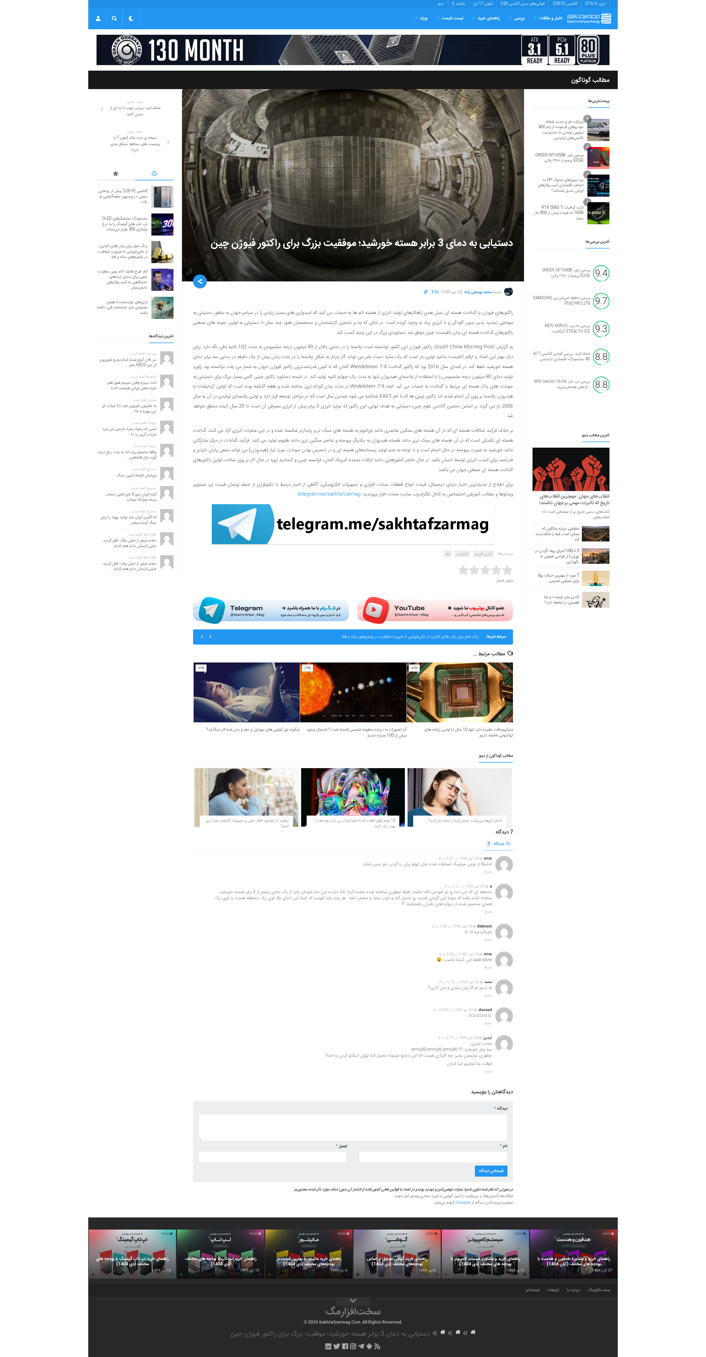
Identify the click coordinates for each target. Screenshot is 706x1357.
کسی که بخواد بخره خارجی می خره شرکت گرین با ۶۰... (129, 432)
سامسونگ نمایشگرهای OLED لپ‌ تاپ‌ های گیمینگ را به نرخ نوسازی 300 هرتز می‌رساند (125, 224)
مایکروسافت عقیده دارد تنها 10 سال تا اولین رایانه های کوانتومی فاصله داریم (468, 732)
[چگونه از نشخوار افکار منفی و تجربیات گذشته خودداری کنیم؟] (246, 797)
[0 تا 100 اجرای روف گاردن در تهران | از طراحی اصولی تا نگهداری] (595, 556)
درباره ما (573, 1290)
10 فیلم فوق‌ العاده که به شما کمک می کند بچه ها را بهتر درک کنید (355, 824)
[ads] (353, 50)
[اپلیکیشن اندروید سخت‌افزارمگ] (369, 1346)
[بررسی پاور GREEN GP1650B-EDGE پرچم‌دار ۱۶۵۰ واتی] (598, 158)
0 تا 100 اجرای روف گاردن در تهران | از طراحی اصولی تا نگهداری (557, 556)
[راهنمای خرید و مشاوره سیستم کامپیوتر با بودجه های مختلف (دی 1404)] (485, 1254)
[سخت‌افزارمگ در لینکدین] (328, 1346)
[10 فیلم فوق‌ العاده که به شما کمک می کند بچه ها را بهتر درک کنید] (353, 797)
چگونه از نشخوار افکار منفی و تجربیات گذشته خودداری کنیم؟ (247, 824)
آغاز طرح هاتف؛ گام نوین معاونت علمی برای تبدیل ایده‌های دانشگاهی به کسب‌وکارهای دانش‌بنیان (122, 279)
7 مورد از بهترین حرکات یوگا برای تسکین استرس (558, 578)
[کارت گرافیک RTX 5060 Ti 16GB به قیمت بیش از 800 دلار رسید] (598, 213)
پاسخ (488, 872)
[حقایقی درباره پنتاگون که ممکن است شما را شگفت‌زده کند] (595, 533)
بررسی (519, 18)
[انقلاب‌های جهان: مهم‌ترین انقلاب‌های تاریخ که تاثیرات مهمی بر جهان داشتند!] (571, 469)
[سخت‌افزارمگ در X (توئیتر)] (336, 1346)
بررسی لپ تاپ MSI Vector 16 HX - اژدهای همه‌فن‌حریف (562, 385)
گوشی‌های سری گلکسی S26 (523, 4)
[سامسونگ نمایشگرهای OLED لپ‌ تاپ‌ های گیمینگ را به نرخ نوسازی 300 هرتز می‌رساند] (162, 224)
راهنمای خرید (489, 18)
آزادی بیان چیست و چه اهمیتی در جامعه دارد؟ (561, 600)
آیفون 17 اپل (483, 4)
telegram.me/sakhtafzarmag (329, 494)
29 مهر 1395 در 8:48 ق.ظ (458, 954)
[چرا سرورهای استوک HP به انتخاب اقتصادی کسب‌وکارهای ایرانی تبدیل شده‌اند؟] (598, 186)
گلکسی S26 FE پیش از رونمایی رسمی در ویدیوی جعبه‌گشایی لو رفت (123, 196)
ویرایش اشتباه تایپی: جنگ (136, 475)
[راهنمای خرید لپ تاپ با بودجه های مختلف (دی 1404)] (220, 1254)
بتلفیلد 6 (458, 4)
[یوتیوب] (435, 610)
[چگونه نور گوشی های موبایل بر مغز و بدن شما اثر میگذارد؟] (247, 692)
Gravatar (462, 1203)
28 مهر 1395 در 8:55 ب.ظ (453, 1010)
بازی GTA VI (595, 4)
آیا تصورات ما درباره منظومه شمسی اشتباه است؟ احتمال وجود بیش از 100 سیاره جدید (356, 732)
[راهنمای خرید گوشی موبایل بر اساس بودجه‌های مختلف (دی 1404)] (397, 1254)
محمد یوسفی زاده (478, 292)
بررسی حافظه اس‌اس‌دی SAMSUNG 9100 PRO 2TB (561, 301)
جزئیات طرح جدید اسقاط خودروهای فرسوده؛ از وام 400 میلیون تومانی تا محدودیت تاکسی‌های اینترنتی (561, 130)
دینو (441, 4)
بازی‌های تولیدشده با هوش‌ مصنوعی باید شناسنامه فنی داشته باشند (122, 307)
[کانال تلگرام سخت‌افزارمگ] (361, 1346)
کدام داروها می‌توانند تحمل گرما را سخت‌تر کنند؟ (465, 821)
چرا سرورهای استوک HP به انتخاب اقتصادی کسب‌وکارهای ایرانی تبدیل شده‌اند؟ (561, 185)
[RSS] (377, 1346)
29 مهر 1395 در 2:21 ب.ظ (465, 886)
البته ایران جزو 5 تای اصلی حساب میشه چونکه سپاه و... (131, 497)
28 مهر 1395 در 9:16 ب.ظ (459, 982)
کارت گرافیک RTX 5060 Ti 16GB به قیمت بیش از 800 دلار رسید (559, 213)
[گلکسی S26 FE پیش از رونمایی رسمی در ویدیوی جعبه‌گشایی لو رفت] (162, 197)
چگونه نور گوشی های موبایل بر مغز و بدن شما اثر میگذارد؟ (253, 729)
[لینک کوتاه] (426, 292)
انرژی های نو (483, 554)
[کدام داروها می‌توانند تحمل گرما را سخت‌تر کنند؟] (460, 797)
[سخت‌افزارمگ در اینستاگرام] (353, 1346)
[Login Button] (98, 18)
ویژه (423, 18)
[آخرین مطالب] (154, 174)
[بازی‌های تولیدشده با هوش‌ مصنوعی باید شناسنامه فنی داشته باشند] (162, 308)
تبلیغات (553, 1290)
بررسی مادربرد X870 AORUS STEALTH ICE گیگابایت (567, 329)
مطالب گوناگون (590, 80)
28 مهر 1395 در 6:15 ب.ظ (458, 1038)
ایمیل (341, 1146)
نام (503, 1146)
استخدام (532, 1290)
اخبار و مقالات (550, 18)
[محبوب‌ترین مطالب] (116, 174)
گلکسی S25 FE (565, 4)
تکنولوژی (462, 554)
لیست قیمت (452, 18)
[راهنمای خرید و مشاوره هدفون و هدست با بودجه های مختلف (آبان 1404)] (573, 1254)
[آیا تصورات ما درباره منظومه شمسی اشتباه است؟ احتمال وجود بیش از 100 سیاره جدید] (353, 692)
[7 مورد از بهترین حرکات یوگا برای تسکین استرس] (595, 578)
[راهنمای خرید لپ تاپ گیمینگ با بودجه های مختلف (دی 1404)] (132, 1254)
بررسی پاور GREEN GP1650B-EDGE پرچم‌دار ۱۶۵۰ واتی (559, 158)
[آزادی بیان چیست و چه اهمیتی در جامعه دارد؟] (595, 599)
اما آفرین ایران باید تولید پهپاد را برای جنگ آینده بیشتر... (128, 520)
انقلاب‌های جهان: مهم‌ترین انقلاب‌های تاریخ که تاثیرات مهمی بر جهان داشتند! (574, 500)
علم (448, 554)
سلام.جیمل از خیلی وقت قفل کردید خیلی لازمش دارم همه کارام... (129, 543)
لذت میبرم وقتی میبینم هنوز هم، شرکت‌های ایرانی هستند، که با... (131, 386)
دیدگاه (495, 844)
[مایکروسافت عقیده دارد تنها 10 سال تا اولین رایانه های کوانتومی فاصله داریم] (460, 692)
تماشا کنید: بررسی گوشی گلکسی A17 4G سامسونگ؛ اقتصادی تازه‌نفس (561, 357)
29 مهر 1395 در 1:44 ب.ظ (452, 926)
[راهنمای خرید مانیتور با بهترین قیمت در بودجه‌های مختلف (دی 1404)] (308, 1254)
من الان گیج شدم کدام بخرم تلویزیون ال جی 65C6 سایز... (127, 363)
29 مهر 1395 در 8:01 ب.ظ (458, 859)
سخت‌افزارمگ (599, 1290)
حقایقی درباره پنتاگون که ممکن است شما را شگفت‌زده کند (557, 534)
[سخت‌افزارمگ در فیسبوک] (345, 1346)
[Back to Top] (353, 1301)
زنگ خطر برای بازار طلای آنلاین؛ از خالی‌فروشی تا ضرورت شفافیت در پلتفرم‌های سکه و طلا (410, 637)
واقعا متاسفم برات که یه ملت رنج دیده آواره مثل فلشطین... (127, 455)
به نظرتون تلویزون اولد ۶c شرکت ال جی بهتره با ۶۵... (129, 409)
